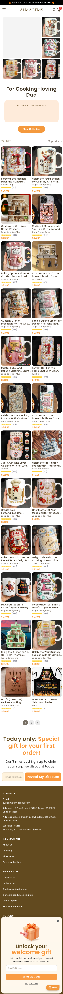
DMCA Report (10, 900)
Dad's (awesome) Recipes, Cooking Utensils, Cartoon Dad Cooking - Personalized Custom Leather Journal (15, 701)
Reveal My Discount (43, 777)
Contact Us (9, 877)
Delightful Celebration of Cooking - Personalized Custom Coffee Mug (46, 559)
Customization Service (15, 889)
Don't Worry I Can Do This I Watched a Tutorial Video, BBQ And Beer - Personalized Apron (46, 701)
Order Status (10, 883)
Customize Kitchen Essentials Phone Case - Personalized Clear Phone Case (46, 417)
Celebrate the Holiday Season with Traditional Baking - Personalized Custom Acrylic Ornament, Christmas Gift (46, 464)
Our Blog (7, 850)
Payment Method (12, 862)
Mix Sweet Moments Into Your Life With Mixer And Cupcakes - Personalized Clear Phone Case (47, 227)
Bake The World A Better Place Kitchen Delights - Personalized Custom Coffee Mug (15, 559)
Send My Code (31, 976)
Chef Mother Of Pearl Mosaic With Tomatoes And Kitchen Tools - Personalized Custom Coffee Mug (45, 511)
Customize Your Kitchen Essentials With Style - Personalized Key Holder (46, 275)
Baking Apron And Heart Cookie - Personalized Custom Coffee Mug (15, 275)
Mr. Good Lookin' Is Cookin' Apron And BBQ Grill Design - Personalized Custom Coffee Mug (14, 606)
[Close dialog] (58, 921)
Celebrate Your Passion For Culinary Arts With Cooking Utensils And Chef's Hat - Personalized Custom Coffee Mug (46, 180)
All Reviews (8, 856)
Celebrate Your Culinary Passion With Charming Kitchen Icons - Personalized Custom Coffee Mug (46, 653)
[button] (4, 10)
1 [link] (25, 722)
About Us (7, 844)
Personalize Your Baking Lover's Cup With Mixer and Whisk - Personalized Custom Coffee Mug (46, 606)
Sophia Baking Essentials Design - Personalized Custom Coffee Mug (47, 322)
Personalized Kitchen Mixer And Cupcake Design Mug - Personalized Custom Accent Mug (14, 180)
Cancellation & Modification (18, 894)
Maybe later (31, 983)
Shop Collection (31, 129)
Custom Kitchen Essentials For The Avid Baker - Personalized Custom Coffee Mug (14, 322)
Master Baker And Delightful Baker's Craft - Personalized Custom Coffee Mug (16, 369)
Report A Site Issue (13, 906)
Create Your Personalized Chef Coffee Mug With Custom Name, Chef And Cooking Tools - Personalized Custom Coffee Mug (15, 511)
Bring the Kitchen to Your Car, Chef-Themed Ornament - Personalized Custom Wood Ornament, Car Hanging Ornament (15, 653)
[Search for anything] (54, 10)
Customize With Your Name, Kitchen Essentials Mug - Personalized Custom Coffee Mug (14, 227)
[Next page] (37, 722)
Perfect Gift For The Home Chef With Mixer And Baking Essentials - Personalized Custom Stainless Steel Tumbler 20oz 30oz (46, 369)
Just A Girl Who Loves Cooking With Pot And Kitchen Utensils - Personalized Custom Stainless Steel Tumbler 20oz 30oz (15, 464)
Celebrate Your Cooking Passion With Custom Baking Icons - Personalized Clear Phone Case (15, 417)
